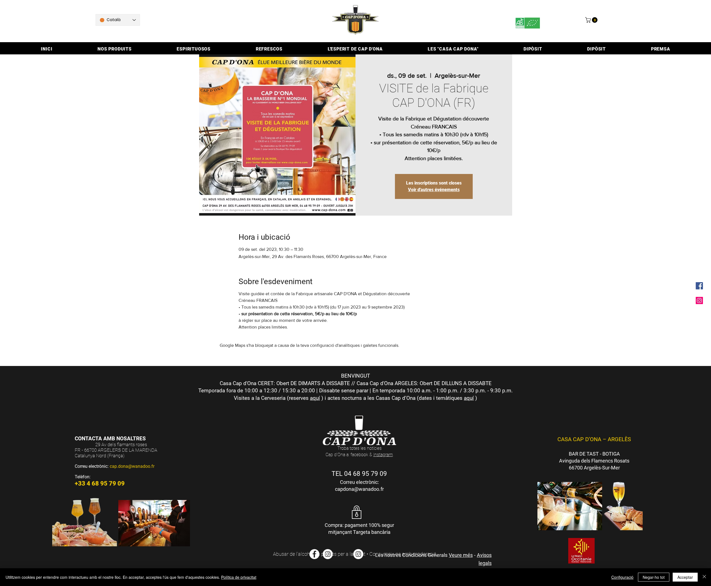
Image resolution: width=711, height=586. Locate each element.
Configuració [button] (622, 577)
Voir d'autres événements (434, 189)
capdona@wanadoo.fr (359, 489)
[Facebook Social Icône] (699, 285)
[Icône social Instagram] (699, 300)
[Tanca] (704, 577)
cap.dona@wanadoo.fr (132, 466)
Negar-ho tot (654, 577)
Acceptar (685, 577)
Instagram (383, 454)
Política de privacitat (238, 577)
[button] (592, 20)
